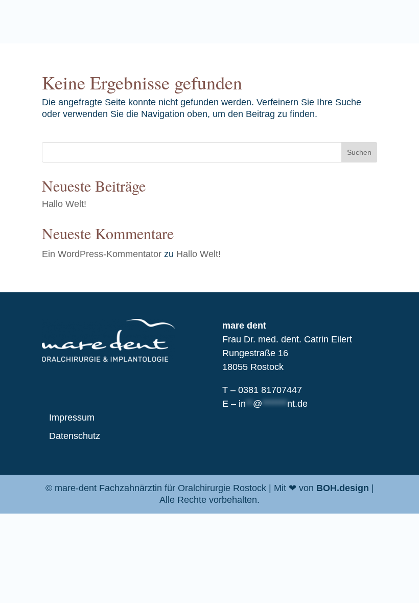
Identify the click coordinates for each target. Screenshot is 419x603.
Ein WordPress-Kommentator (101, 254)
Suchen (359, 152)
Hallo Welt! (64, 204)
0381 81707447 (270, 390)
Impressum (72, 417)
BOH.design (342, 488)
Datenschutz (74, 436)
